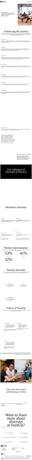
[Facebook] (26, 456)
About (3, 447)
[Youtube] (29, 456)
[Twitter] (27, 456)
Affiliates (13, 448)
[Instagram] (28, 456)
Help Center (4, 449)
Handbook (23, 448)
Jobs (22, 447)
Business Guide (14, 449)
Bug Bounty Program (15, 447)
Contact (4, 448)
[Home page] (4, 446)
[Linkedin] (30, 456)
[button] (24, 452)
